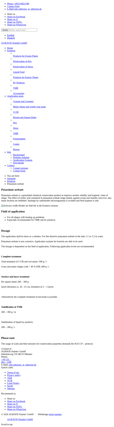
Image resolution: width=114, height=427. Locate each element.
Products (11, 181)
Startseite (11, 178)
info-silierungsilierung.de (22, 365)
